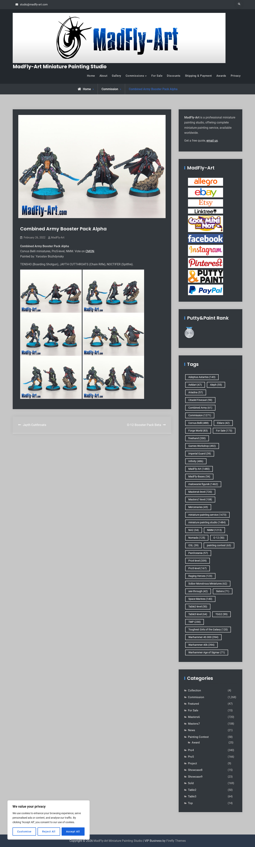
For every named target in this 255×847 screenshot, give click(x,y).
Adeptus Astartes (201, 377)
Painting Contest (198, 737)
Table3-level (197, 614)
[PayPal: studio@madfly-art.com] (205, 289)
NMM (214, 530)
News (191, 730)
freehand (197, 438)
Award (196, 742)
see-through (198, 591)
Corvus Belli (198, 422)
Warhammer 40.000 (203, 637)
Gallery (116, 75)
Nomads (196, 537)
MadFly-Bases (199, 476)
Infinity (195, 461)
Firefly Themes (176, 841)
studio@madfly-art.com (34, 4)
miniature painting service (207, 514)
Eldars (223, 422)
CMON (89, 251)
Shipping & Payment (198, 75)
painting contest (219, 545)
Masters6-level (200, 491)
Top (190, 803)
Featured (193, 703)
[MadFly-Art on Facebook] (205, 238)
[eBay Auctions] (205, 192)
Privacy (236, 75)
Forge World (198, 430)
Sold (191, 783)
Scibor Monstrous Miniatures (207, 583)
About (103, 75)
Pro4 (191, 750)
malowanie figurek (203, 484)
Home (91, 75)
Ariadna (195, 392)
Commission (110, 89)
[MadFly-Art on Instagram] (205, 250)
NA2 (193, 530)
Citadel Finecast (200, 400)
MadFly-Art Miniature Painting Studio (60, 66)
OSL (193, 545)
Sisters (222, 591)
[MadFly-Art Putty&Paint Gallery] (205, 276)
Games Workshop (202, 445)
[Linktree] (205, 211)
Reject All (48, 831)
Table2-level (197, 606)
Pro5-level (197, 568)
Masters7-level (200, 499)
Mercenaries (198, 507)
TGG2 (221, 614)
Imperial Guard (199, 453)
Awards (221, 75)
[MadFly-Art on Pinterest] (205, 263)
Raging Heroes (200, 575)
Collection (194, 690)
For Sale (156, 75)
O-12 (218, 537)
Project (192, 763)
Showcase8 (195, 770)
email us (212, 140)
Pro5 (191, 756)
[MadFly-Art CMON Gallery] (205, 223)
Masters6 (194, 717)
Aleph (216, 384)
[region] (48, 820)
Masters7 (194, 723)
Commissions (135, 75)
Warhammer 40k (201, 644)
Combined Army (200, 407)
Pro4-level (197, 560)
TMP (194, 621)
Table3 (192, 796)
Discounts (174, 75)
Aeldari (195, 384)
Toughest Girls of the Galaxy (208, 629)
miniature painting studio (207, 522)
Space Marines (200, 598)
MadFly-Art (57, 237)
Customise (24, 831)
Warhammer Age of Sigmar (206, 652)
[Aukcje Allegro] (205, 181)
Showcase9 (195, 776)
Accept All (73, 831)
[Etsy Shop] (205, 202)
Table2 (192, 790)
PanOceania (198, 552)
